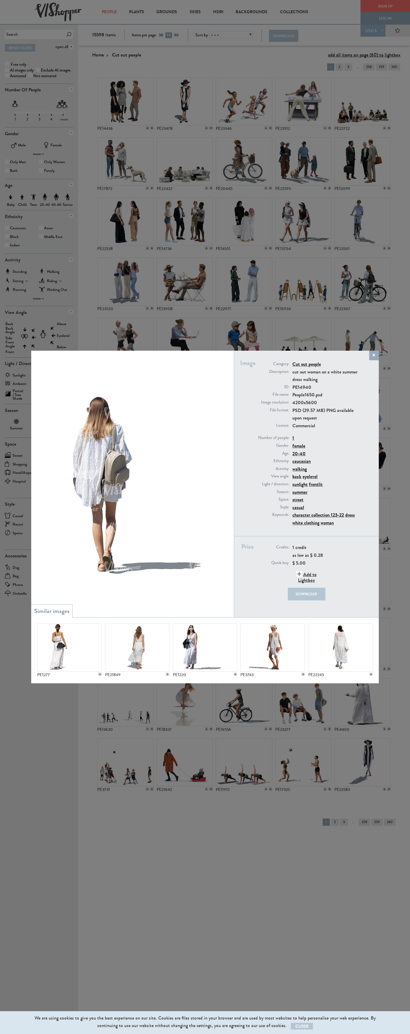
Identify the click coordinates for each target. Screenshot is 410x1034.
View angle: (280, 476)
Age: (285, 453)
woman (327, 522)
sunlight (300, 484)
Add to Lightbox (307, 577)
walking (299, 468)
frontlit (316, 484)
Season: (283, 492)
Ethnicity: (281, 461)
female (298, 445)
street (297, 499)
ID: (286, 387)
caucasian (301, 461)
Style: (284, 507)
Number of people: (273, 438)
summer (299, 492)
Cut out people (306, 364)
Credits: (282, 547)
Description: (279, 372)
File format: (279, 410)
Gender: (282, 446)
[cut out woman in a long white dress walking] (69, 648)
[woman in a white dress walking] (272, 648)
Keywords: (280, 515)
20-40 (299, 453)
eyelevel (310, 476)
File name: (281, 395)
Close (302, 1026)
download (306, 594)
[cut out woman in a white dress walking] (205, 648)
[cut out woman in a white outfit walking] (340, 648)
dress (350, 514)
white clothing (305, 522)
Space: (284, 499)
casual (298, 507)
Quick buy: (280, 563)
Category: (281, 364)
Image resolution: (275, 402)
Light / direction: (275, 484)
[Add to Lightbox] (100, 674)
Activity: (282, 469)
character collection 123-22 (318, 514)
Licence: (282, 425)
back (296, 476)
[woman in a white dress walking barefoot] (137, 648)
